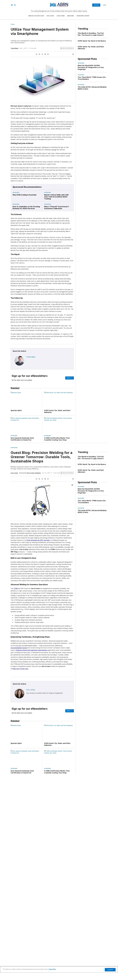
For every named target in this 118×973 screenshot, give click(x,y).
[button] (12, 5)
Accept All (110, 969)
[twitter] (42, 54)
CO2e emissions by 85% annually (38, 540)
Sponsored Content (83, 15)
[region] (59, 969)
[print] (73, 54)
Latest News (61, 15)
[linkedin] (39, 54)
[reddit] (45, 54)
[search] (15, 5)
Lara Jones (14, 473)
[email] (48, 54)
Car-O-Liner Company (34, 473)
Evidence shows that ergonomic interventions (31, 650)
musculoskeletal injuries (19, 648)
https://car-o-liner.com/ (20, 669)
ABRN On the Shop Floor (36, 15)
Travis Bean (14, 48)
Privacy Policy (52, 969)
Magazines (70, 15)
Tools (12, 24)
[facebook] (36, 54)
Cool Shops (50, 15)
